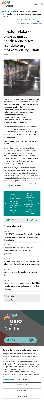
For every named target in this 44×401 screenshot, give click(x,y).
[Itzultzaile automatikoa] (39, 20)
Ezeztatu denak (22, 396)
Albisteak (13, 11)
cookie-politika (8, 379)
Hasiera (4, 11)
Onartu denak (22, 385)
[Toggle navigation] (36, 4)
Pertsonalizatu (22, 391)
